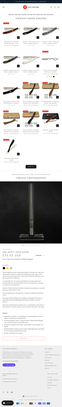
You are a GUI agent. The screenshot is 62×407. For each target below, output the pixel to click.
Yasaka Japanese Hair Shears (9, 381)
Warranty (47, 360)
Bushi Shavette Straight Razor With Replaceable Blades (31, 131)
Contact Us (47, 352)
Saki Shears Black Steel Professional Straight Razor (11, 102)
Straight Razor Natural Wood (51, 130)
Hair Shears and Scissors (53, 380)
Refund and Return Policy (51, 365)
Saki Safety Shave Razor (16, 252)
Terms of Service (49, 363)
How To (49, 388)
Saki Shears (6, 249)
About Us (47, 368)
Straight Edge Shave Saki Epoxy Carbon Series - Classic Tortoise (31, 42)
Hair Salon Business (52, 385)
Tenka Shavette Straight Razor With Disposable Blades (31, 102)
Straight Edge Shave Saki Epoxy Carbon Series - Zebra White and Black (50, 42)
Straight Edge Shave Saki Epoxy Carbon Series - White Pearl (31, 71)
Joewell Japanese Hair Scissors (10, 379)
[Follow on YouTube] (12, 392)
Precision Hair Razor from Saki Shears (51, 71)
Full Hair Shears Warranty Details (10, 361)
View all (31, 166)
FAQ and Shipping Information (52, 355)
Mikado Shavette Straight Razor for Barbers (50, 102)
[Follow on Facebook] (3, 392)
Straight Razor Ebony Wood (11, 159)
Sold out (23, 338)
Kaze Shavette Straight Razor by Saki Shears (11, 130)
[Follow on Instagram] (7, 392)
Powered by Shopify (37, 399)
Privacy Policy (48, 357)
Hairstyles (49, 382)
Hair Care (49, 377)
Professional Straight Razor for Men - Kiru (11, 42)
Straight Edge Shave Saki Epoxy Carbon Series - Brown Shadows (11, 71)
